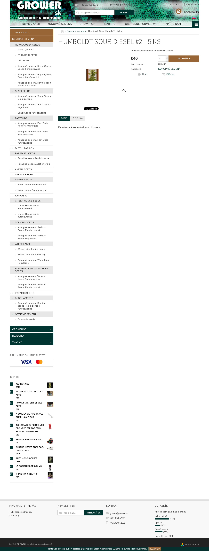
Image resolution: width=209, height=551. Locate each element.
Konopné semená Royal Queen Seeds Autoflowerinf (34, 76)
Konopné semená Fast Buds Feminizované (33, 133)
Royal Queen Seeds (27, 44)
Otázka (170, 74)
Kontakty (15, 515)
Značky (17, 342)
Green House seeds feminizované (28, 207)
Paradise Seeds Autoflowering (34, 164)
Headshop (110, 24)
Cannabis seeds (26, 319)
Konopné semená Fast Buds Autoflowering (33, 141)
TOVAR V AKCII (31, 24)
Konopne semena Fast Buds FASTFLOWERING (33, 124)
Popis (64, 118)
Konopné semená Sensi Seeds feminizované (34, 97)
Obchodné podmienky (140, 24)
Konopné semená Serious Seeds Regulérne (32, 237)
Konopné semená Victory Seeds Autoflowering (31, 277)
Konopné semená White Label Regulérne (34, 261)
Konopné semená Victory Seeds (31, 270)
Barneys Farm (24, 174)
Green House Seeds (28, 200)
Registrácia (192, 4)
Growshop (87, 24)
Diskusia (78, 118)
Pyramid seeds (24, 293)
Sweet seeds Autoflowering (32, 190)
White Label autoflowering (32, 254)
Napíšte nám (172, 24)
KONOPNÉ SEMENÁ (169, 69)
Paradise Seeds (25, 153)
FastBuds (21, 118)
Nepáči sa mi (161, 529)
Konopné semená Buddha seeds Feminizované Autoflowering (32, 306)
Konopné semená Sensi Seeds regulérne (34, 106)
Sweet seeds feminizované (32, 184)
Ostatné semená (25, 314)
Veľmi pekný (161, 516)
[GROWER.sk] (40, 10)
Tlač (144, 74)
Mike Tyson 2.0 (26, 49)
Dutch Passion (24, 148)
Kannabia (21, 195)
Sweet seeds (23, 179)
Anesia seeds (23, 169)
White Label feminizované (32, 249)
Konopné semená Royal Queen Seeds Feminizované (34, 67)
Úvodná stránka (14, 24)
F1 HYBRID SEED (27, 55)
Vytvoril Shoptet (192, 544)
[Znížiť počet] (167, 60)
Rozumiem (154, 549)
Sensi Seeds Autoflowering (32, 112)
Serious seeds (24, 222)
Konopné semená (60, 24)
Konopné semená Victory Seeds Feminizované (31, 286)
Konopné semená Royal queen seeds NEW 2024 (34, 84)
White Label (23, 244)
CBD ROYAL (24, 60)
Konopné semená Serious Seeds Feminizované (32, 229)
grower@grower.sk (119, 513)
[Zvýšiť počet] (167, 57)
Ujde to (158, 522)
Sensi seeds (23, 91)
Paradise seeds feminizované (33, 158)
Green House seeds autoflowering (28, 215)
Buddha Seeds (24, 298)
